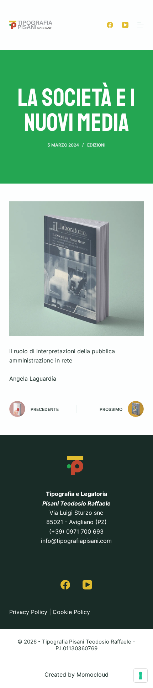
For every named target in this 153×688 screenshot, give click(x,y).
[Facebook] (110, 25)
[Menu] (140, 25)
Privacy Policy (28, 611)
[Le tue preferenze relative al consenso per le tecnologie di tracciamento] (140, 675)
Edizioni (96, 145)
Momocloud (92, 674)
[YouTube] (125, 25)
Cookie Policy (71, 611)
